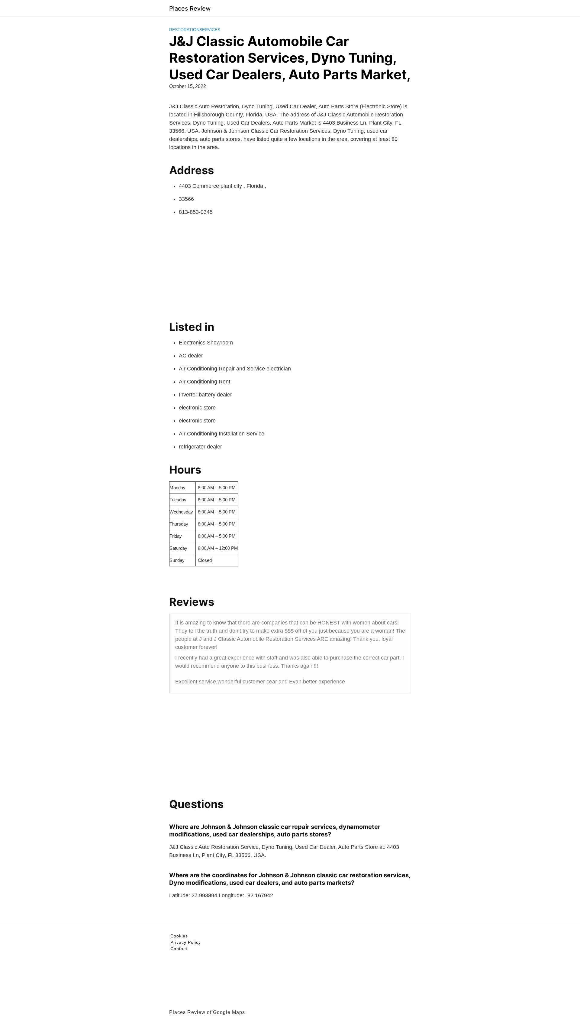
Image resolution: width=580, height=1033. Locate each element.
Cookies (179, 936)
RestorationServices (194, 29)
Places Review (190, 8)
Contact (178, 948)
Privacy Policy (185, 942)
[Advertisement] (290, 265)
